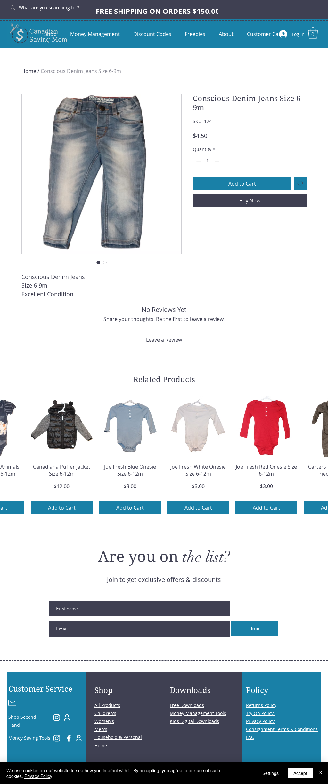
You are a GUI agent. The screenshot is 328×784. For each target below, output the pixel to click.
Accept (300, 773)
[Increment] (217, 161)
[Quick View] (62, 427)
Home (28, 71)
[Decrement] (198, 161)
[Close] (320, 773)
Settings (270, 773)
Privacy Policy (38, 776)
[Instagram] (56, 717)
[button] (313, 33)
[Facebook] (68, 738)
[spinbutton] (207, 161)
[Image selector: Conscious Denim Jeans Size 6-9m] (98, 262)
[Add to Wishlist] (300, 183)
